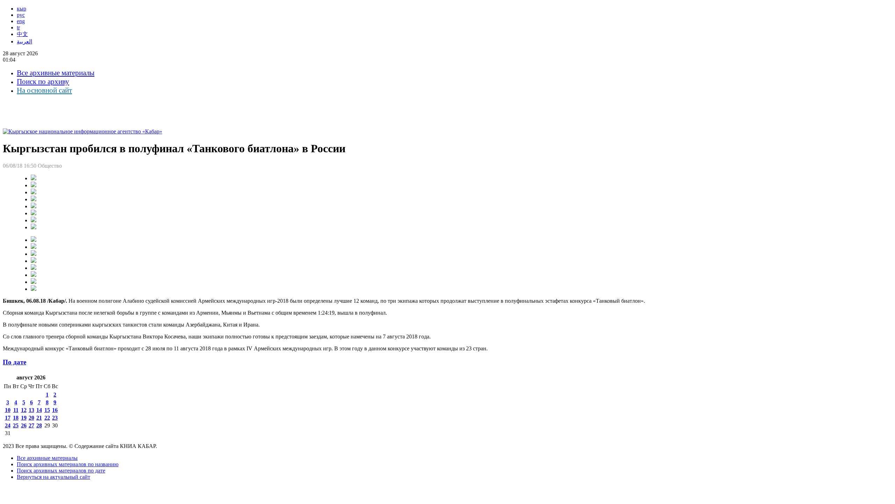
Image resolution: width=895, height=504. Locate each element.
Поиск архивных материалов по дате (61, 471)
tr (18, 27)
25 (16, 425)
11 (16, 410)
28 (39, 425)
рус (21, 15)
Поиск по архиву (43, 81)
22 (47, 418)
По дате (14, 362)
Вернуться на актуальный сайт (53, 477)
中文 (22, 34)
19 (24, 418)
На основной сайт (44, 90)
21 (39, 418)
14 (39, 410)
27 (31, 425)
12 (24, 410)
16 (55, 410)
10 (7, 410)
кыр (21, 9)
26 (24, 425)
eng (21, 21)
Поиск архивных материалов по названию (68, 464)
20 (31, 418)
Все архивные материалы (55, 73)
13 (31, 410)
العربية (24, 41)
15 (47, 410)
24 (7, 425)
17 (7, 418)
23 (55, 418)
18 (16, 418)
